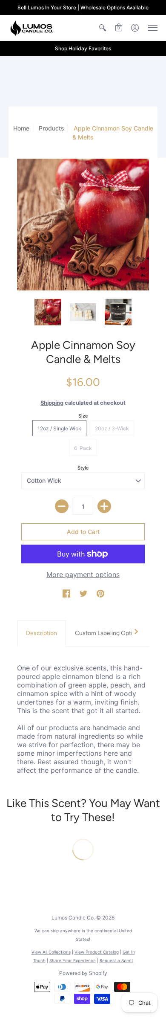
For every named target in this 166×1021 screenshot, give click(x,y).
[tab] (41, 633)
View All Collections (51, 951)
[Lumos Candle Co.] (32, 28)
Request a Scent (116, 960)
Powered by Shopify (83, 973)
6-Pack (83, 448)
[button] (102, 28)
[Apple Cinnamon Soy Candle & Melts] (83, 224)
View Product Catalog (96, 951)
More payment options (83, 574)
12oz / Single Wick (59, 428)
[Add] (104, 506)
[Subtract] (62, 506)
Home (21, 128)
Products (51, 128)
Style (83, 468)
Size (83, 416)
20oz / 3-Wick (112, 428)
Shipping (51, 403)
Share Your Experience (72, 960)
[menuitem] (102, 28)
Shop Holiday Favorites (83, 48)
